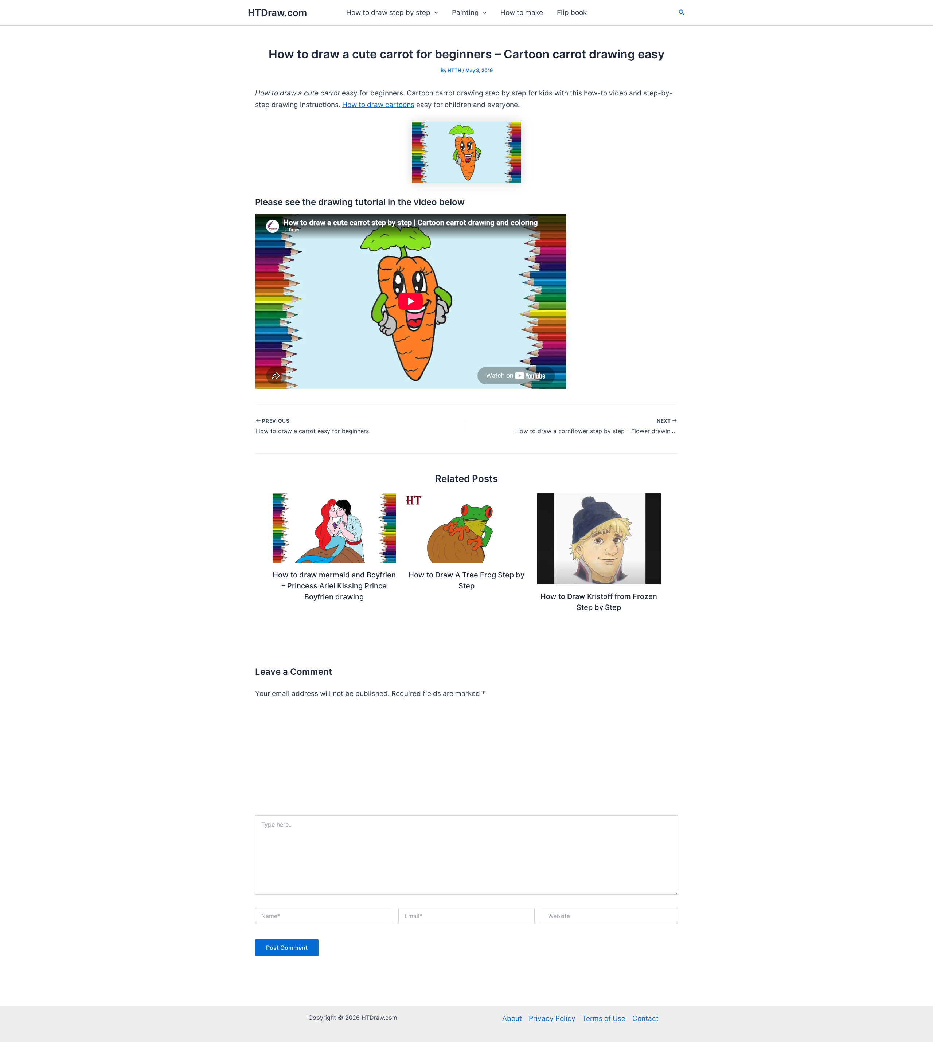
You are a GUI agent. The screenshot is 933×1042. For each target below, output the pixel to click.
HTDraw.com (277, 12)
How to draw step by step (388, 12)
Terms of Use (603, 1018)
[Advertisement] (466, 761)
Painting (465, 12)
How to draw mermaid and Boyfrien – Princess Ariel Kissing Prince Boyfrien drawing (334, 586)
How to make (521, 12)
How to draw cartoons (378, 105)
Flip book (572, 12)
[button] (434, 13)
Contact (645, 1018)
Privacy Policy (552, 1018)
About (512, 1018)
